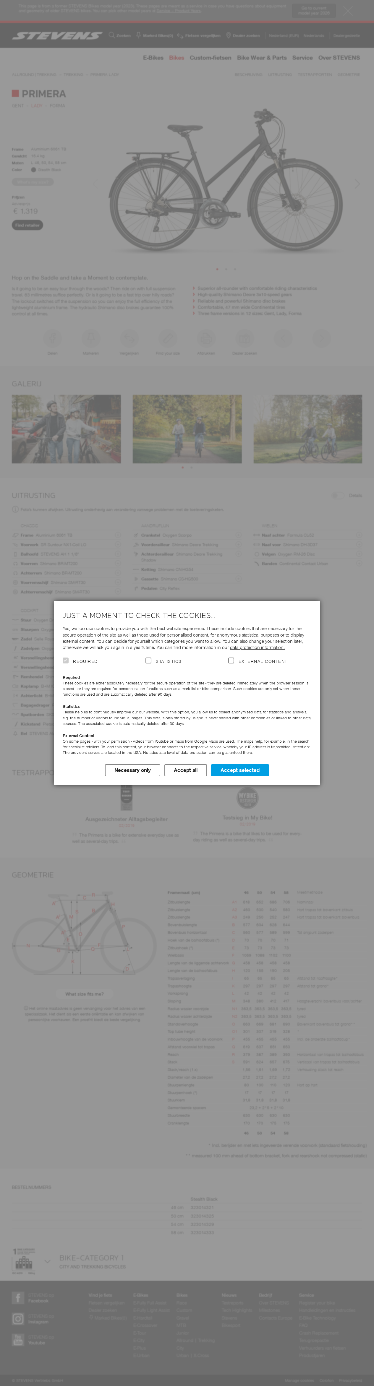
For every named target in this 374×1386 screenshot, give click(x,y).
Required (85, 661)
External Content (263, 661)
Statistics (169, 661)
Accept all (185, 770)
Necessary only (132, 770)
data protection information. (257, 647)
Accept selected (240, 770)
